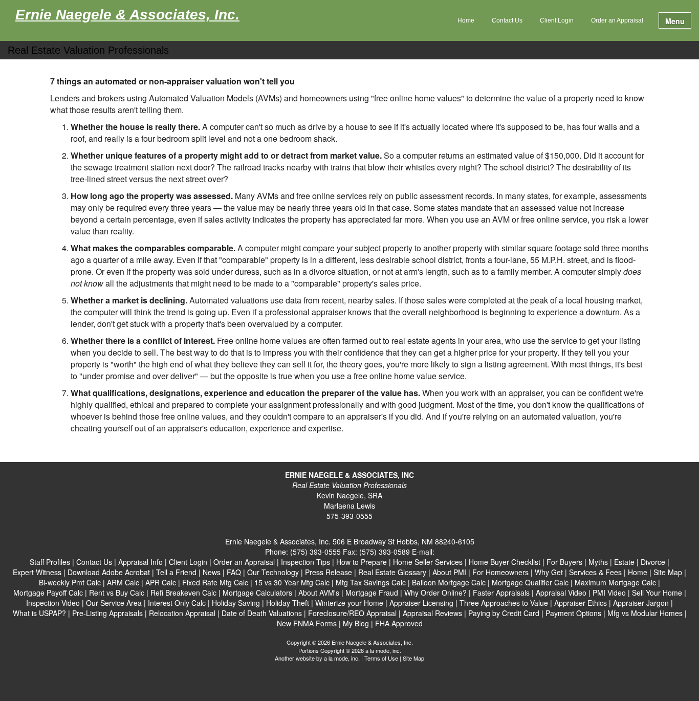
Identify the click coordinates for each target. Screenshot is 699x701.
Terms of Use (381, 658)
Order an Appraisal (617, 20)
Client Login (557, 20)
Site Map (413, 658)
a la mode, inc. (342, 658)
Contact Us (507, 20)
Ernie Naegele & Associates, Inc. (127, 15)
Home (465, 20)
